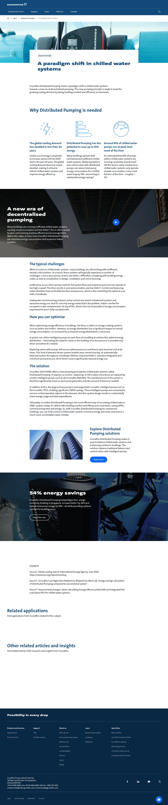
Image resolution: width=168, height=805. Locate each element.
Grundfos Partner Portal (120, 755)
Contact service (39, 737)
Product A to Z (12, 737)
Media (61, 764)
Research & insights (93, 733)
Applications (12, 733)
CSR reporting (19, 798)
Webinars (89, 742)
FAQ (34, 733)
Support (36, 728)
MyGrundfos (116, 733)
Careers (62, 755)
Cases (61, 760)
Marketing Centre (118, 746)
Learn (87, 728)
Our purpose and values (68, 737)
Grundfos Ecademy (118, 742)
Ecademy (88, 737)
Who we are (64, 733)
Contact (41, 798)
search (159, 11)
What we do (64, 742)
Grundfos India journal (120, 751)
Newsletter (31, 798)
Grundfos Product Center (121, 737)
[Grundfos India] (8, 18)
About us (62, 728)
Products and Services (15, 728)
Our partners (64, 746)
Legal (9, 798)
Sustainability (64, 751)
